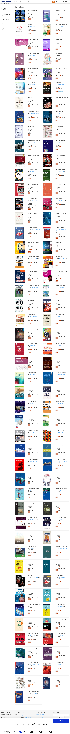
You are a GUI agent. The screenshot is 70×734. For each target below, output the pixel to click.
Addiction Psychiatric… (61, 372)
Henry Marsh (32, 128)
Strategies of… (59, 387)
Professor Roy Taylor (62, 591)
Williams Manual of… (61, 677)
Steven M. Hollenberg (34, 664)
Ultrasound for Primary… (34, 387)
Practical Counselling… (61, 474)
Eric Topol (32, 301)
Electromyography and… (34, 155)
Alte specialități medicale (6, 13)
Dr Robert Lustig (61, 84)
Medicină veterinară (5, 19)
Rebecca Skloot (61, 432)
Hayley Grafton (62, 649)
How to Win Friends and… (62, 24)
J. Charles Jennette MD (62, 70)
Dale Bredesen (33, 214)
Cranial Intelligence (60, 445)
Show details (56, 731)
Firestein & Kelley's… (33, 648)
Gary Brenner (60, 417)
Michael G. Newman (61, 243)
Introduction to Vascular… (34, 140)
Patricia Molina (60, 620)
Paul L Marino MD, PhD (62, 548)
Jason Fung (60, 316)
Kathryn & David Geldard (62, 475)
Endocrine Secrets (32, 227)
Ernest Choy (60, 490)
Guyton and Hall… (60, 111)
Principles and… (60, 256)
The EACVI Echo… (33, 39)
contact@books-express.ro (24, 715)
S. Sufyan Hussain (33, 359)
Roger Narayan (31, 12)
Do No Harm (31, 126)
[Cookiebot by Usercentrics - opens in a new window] (7, 732)
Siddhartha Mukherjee (62, 330)
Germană (3, 25)
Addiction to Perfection (33, 459)
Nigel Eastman (60, 606)
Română (2, 23)
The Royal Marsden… (61, 648)
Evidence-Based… (60, 662)
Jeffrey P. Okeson (33, 606)
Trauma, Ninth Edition (33, 633)
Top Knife (58, 300)
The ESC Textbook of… (61, 271)
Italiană (2, 29)
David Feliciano (33, 635)
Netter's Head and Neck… (34, 53)
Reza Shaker (34, 693)
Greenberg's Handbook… (34, 416)
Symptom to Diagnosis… (34, 430)
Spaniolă (2, 27)
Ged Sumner (60, 446)
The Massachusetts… (61, 416)
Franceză (3, 28)
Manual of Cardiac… (61, 213)
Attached (30, 24)
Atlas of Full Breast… (61, 459)
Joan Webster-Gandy (63, 41)
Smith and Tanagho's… (61, 633)
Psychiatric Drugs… (33, 372)
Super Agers (31, 300)
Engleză (2, 24)
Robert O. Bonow (35, 577)
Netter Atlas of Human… (62, 97)
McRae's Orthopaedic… (34, 256)
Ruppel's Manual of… (33, 401)
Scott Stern (32, 432)
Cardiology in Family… (33, 662)
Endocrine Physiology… (61, 619)
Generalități (4, 9)
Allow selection (61, 723)
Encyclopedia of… (32, 10)
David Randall (34, 591)
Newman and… (59, 242)
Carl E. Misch (32, 84)
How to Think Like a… (61, 532)
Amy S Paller (60, 359)
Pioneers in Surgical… (61, 503)
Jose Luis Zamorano (63, 272)
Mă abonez (61, 717)
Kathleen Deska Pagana (35, 70)
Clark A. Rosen (33, 446)
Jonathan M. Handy (35, 243)
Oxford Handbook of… (61, 39)
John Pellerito (32, 142)
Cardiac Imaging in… (33, 474)
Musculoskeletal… (32, 546)
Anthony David (60, 142)
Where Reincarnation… (61, 517)
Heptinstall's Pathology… (62, 68)
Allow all (61, 720)
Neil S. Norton (33, 55)
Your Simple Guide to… (61, 590)
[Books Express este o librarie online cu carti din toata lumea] (6, 1)
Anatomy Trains (59, 126)
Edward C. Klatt (61, 345)
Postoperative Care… (61, 285)
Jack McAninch (61, 635)
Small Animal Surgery (33, 111)
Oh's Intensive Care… (33, 242)
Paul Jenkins (60, 403)
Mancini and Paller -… (61, 358)
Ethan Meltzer (60, 533)
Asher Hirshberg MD (61, 301)
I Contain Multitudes (33, 169)
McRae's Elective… (60, 401)
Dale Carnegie (60, 26)
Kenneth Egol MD (35, 287)
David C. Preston (33, 157)
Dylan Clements (35, 185)
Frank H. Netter (60, 99)
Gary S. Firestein (35, 649)
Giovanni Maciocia (61, 185)
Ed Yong (32, 171)
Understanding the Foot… (34, 677)
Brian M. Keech (62, 577)
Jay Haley (60, 388)
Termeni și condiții (40, 717)
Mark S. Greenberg (34, 417)
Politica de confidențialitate (41, 716)
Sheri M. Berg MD (61, 287)
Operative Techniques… (34, 445)
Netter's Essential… (33, 271)
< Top (2, 7)
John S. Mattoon (61, 200)
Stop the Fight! (31, 561)
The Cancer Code (60, 314)
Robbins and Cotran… (61, 343)
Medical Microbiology (61, 155)
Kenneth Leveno (61, 678)
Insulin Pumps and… (33, 358)
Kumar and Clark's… (33, 590)
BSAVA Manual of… (33, 184)
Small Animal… (59, 198)
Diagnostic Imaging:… (33, 329)
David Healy (32, 374)
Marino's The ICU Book (61, 546)
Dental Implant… (32, 82)
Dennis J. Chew (33, 519)
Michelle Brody (33, 562)
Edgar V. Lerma (61, 171)
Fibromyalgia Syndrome (61, 488)
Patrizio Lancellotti (35, 41)
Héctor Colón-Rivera (61, 374)
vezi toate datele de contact (23, 714)
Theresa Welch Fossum (35, 113)
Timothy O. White (33, 258)
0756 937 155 (28, 717)
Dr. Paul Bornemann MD (36, 388)
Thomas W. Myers (61, 128)
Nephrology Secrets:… (61, 169)
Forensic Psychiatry (60, 604)
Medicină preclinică (5, 10)
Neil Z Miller (32, 490)
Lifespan (30, 97)
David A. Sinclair (33, 99)
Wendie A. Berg (33, 330)
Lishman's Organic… (61, 140)
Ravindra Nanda (62, 258)
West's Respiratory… (61, 227)
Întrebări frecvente (40, 714)
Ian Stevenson (60, 519)
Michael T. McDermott (36, 229)
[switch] (31, 732)
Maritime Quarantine (33, 503)
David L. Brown (62, 214)
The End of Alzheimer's (34, 213)
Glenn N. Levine (33, 345)
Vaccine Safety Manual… (34, 488)
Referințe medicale (5, 16)
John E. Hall (60, 113)
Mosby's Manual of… (33, 68)
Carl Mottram (32, 403)
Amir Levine (32, 26)
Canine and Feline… (33, 517)
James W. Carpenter (35, 200)
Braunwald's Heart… (33, 575)
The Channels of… (60, 184)
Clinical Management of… (34, 604)
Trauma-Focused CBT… (34, 532)
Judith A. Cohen (35, 533)
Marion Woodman (33, 461)
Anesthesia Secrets (60, 575)
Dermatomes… (59, 53)
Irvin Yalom (32, 620)
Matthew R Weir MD (61, 664)
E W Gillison (61, 504)
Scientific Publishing (34, 678)
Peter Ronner (32, 272)
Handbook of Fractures (33, 285)
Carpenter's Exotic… (33, 198)
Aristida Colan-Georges (62, 461)
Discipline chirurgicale (6, 14)
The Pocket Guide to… (61, 561)
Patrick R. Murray (61, 157)
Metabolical (58, 82)
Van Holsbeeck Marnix (34, 548)
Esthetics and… (32, 314)
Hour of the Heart (32, 619)
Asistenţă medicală (5, 15)
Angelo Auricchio (35, 475)
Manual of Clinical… (60, 10)
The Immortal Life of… (61, 430)
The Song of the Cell (61, 329)
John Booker (32, 504)
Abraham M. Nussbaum (62, 562)
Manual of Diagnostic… (34, 691)
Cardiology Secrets (33, 343)
